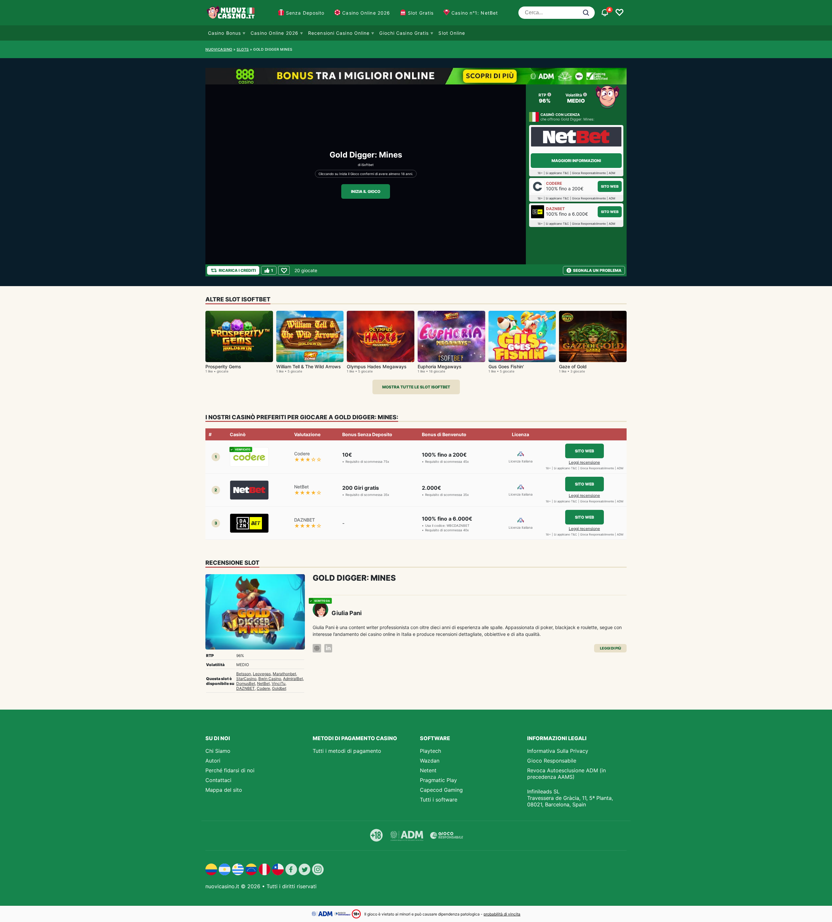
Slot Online (451, 33)
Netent (428, 770)
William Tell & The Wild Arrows (308, 366)
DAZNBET (245, 688)
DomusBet (245, 683)
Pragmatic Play (438, 780)
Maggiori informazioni (576, 160)
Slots (243, 49)
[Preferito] (284, 270)
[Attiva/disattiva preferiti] (619, 13)
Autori (212, 760)
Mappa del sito (223, 790)
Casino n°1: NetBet (474, 13)
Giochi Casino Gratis (404, 33)
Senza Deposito (305, 13)
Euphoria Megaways (440, 366)
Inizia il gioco (365, 191)
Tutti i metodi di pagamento (347, 751)
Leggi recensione (584, 462)
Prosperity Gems (223, 366)
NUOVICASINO (218, 49)
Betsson (243, 673)
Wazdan (429, 760)
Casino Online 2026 (366, 13)
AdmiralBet (293, 678)
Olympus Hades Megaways (377, 366)
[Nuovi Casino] (231, 12)
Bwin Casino (269, 678)
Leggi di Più (610, 648)
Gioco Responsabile (551, 760)
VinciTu (278, 683)
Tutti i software (438, 799)
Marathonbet (284, 673)
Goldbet (279, 688)
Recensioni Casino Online (339, 33)
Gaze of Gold (573, 366)
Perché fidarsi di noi (229, 770)
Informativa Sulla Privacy (557, 751)
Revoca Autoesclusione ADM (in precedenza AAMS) (566, 773)
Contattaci (218, 780)
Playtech (430, 751)
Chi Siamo (217, 751)
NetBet (263, 683)
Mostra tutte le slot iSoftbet (416, 387)
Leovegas (262, 673)
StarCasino (246, 678)
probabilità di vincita (502, 914)
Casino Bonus (224, 33)
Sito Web (609, 186)
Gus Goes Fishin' (506, 366)
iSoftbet (367, 165)
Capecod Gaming (441, 790)
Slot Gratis (421, 13)
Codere (263, 688)
